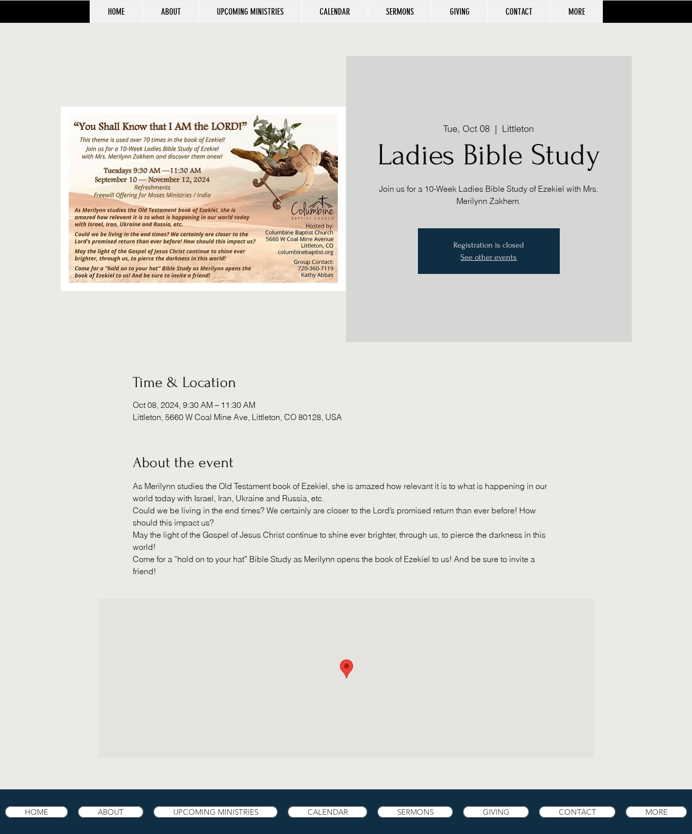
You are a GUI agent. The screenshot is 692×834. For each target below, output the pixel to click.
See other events (488, 257)
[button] (576, 12)
